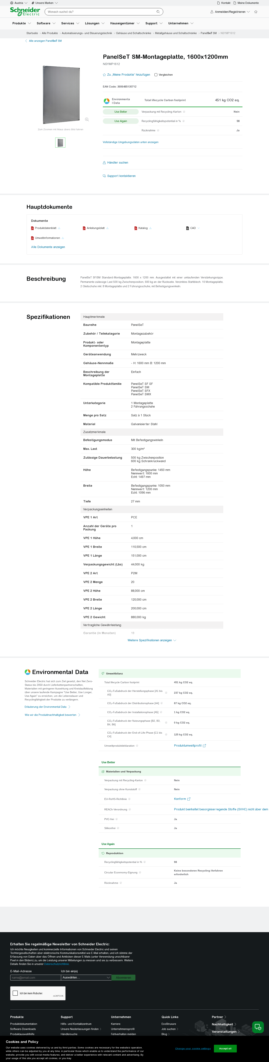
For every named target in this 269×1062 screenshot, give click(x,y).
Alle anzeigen (45, 40)
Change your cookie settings (193, 1048)
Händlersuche (69, 1034)
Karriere (115, 1023)
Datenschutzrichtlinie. (56, 964)
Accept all (225, 1048)
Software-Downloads (23, 1029)
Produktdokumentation (23, 1023)
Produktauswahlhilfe (22, 1034)
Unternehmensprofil (122, 1029)
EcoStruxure (169, 1023)
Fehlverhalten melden (123, 1034)
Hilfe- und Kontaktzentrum (76, 1023)
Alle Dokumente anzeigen (48, 247)
